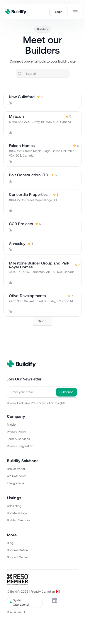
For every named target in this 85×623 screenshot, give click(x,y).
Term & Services (18, 439)
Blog (10, 543)
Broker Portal (16, 469)
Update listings (17, 513)
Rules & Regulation (20, 446)
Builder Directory (18, 520)
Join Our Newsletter (24, 379)
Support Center (17, 557)
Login (58, 11)
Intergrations (15, 483)
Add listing (14, 506)
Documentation (17, 550)
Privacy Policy (16, 431)
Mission (12, 424)
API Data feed (16, 476)
